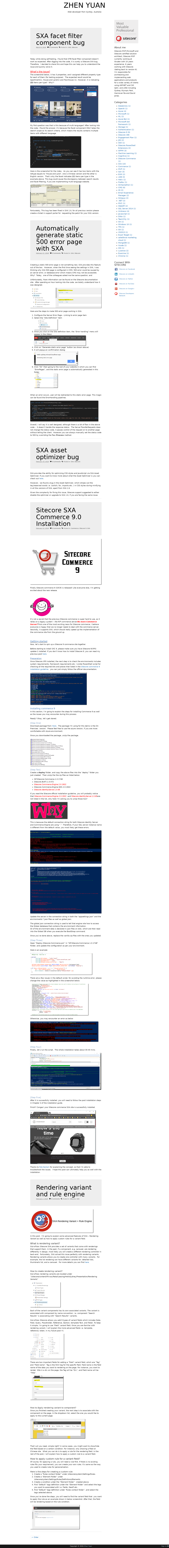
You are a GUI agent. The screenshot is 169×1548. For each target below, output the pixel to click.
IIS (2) (120, 190)
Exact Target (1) (125, 235)
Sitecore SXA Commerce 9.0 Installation (58, 517)
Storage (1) (123, 127)
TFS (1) (121, 227)
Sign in (164, 1546)
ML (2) (121, 116)
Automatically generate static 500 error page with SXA (59, 238)
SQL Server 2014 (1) (127, 209)
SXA (69, 47)
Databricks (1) (124, 106)
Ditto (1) (122, 216)
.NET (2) (121, 201)
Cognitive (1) (124, 156)
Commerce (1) (124, 166)
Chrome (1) (123, 256)
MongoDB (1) (124, 243)
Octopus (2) (123, 198)
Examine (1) (123, 253)
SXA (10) (122, 164)
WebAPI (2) (123, 206)
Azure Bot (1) (124, 119)
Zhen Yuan (88, 1546)
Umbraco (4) (123, 211)
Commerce (75, 528)
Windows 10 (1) (125, 224)
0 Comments (53, 47)
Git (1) (121, 222)
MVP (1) (121, 169)
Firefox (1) (122, 182)
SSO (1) (121, 143)
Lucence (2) (123, 251)
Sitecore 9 (82, 528)
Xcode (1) (122, 245)
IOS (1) (121, 248)
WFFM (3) (122, 151)
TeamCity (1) (123, 219)
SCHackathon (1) (125, 185)
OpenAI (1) (123, 109)
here (41, 478)
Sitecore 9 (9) (124, 132)
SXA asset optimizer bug (57, 454)
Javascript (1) (124, 214)
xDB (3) (121, 177)
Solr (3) (121, 172)
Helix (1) (122, 180)
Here (54, 726)
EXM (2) (121, 174)
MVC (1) (121, 203)
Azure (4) (122, 111)
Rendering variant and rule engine (64, 1191)
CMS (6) (121, 187)
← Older (35, 1537)
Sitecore (75, 47)
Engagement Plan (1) (127, 137)
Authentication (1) (126, 130)
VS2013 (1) (123, 232)
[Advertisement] (65, 22)
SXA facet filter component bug (60, 39)
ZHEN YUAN (84, 5)
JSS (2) (121, 140)
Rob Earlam (44, 1167)
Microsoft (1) (123, 114)
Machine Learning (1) (127, 153)
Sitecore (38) (123, 135)
